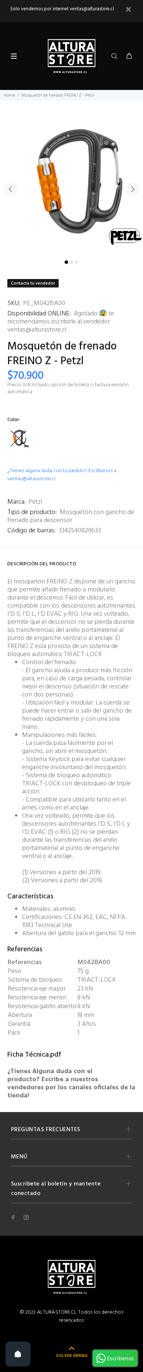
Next (132, 189)
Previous (11, 189)
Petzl (35, 502)
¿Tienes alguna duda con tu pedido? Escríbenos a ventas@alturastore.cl (61, 475)
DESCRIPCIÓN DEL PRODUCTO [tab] (41, 564)
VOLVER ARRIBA (72, 1356)
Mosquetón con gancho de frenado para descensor (70, 516)
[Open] (18, 1354)
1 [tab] (66, 262)
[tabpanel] (71, 184)
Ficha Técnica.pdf (34, 1055)
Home (9, 95)
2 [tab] (71, 262)
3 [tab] (76, 262)
